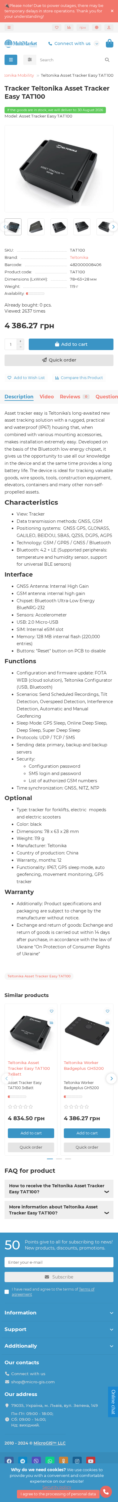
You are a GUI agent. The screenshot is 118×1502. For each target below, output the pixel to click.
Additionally (21, 1346)
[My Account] (108, 27)
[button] (4, 226)
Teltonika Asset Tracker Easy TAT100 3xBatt (29, 1068)
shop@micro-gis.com (33, 1381)
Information (21, 1313)
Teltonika (79, 257)
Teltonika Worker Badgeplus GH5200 (84, 1065)
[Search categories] (29, 60)
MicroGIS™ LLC (50, 1443)
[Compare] (69, 27)
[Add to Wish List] (51, 1011)
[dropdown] (9, 27)
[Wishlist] (56, 27)
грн (83, 27)
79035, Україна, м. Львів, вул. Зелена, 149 (54, 1405)
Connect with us (72, 43)
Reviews (73, 397)
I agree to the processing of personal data (58, 1494)
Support (15, 1329)
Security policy (56, 1486)
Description (19, 397)
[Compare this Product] (51, 1022)
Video (47, 397)
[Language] (96, 27)
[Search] (107, 60)
